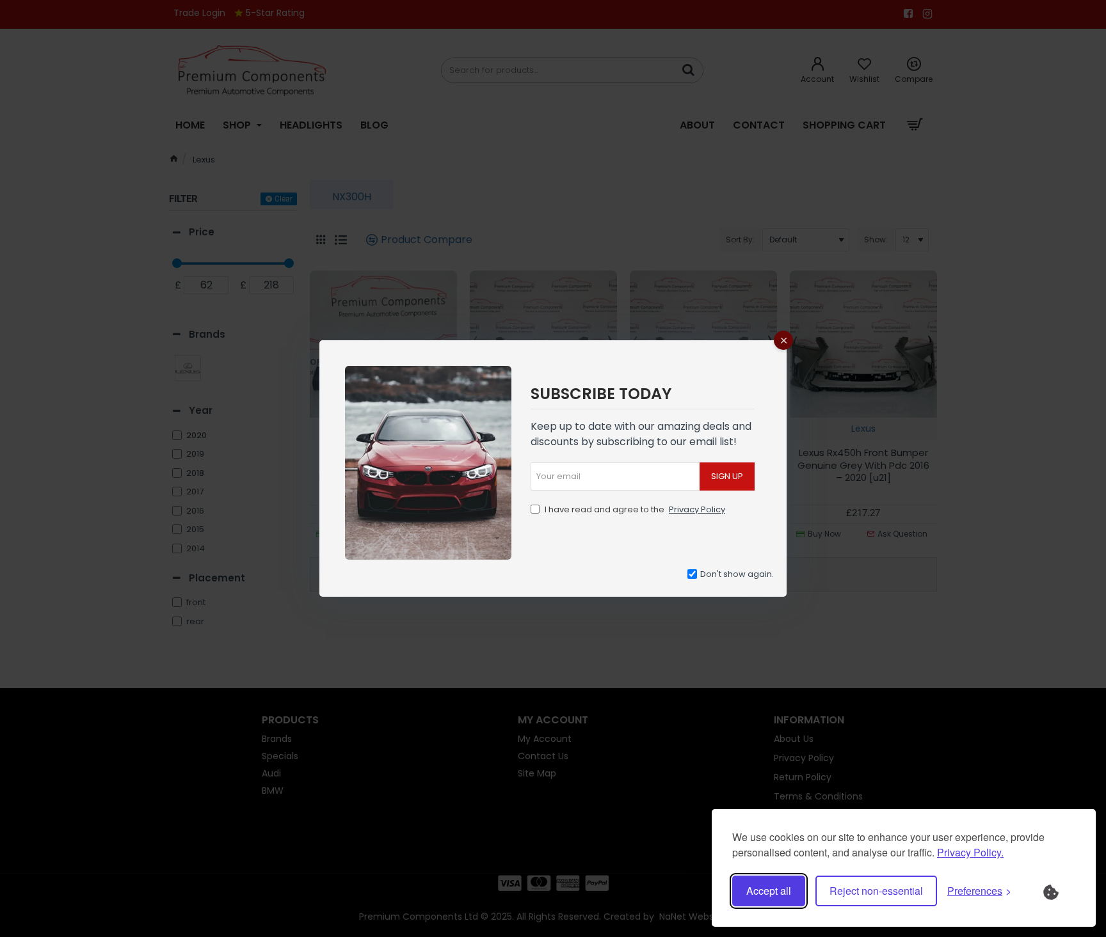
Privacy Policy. (970, 852)
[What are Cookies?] (1059, 891)
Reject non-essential (876, 890)
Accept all (768, 890)
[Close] (783, 340)
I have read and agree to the (634, 509)
